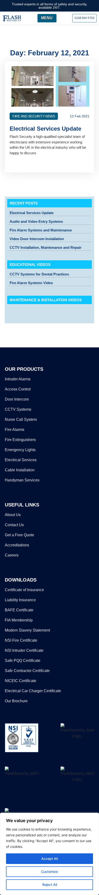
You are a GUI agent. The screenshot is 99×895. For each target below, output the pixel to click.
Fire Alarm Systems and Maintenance (41, 230)
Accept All (49, 859)
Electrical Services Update (32, 213)
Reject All (49, 884)
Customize (49, 871)
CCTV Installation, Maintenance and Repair (45, 247)
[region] (49, 854)
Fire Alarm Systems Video (31, 283)
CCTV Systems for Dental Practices (39, 274)
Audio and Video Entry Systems (36, 221)
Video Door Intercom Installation (37, 239)
